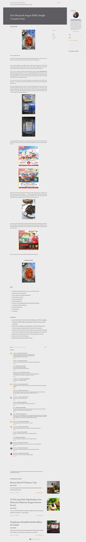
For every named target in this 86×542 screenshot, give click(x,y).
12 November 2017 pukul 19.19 (23, 384)
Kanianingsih (15, 384)
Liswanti (14, 402)
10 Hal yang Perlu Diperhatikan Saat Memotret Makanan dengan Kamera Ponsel (25, 502)
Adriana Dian (15, 390)
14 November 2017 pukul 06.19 (21, 407)
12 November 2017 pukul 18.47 (25, 372)
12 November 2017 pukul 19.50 (23, 390)
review (53, 38)
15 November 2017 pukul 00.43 (24, 421)
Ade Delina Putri (16, 378)
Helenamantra (15, 453)
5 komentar (16, 535)
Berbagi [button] (53, 30)
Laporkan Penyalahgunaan (73, 40)
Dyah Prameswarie (76, 20)
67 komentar (16, 515)
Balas (14, 358)
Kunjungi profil (76, 31)
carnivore (15, 347)
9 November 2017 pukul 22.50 (22, 360)
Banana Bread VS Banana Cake (23, 482)
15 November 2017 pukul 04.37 (24, 426)
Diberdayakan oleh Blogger (35, 539)
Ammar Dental (15, 421)
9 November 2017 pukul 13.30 (22, 353)
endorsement (54, 37)
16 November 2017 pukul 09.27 (23, 442)
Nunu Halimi (15, 442)
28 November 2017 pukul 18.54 (24, 453)
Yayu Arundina (15, 426)
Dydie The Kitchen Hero (17, 3)
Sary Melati (15, 360)
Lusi (13, 437)
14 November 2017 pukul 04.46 (22, 402)
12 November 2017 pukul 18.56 (24, 378)
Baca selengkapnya (39, 492)
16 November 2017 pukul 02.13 (20, 437)
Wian (14, 407)
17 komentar (16, 492)
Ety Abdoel (15, 353)
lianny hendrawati (16, 372)
